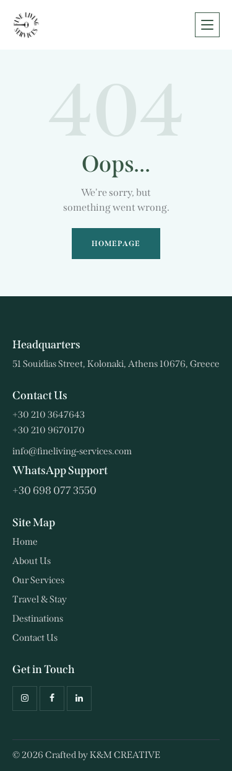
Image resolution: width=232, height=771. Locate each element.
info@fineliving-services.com (72, 451)
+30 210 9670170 (48, 430)
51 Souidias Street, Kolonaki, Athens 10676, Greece (116, 363)
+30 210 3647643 (48, 414)
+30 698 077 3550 (54, 490)
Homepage (116, 243)
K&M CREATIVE (125, 754)
